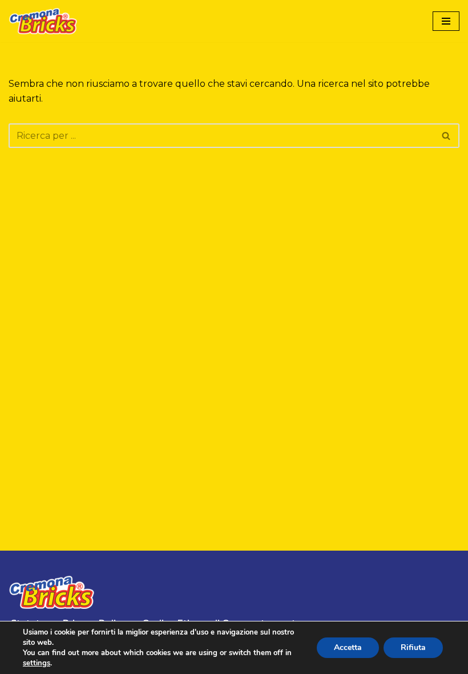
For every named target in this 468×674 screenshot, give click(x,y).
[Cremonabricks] (43, 21)
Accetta (348, 647)
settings (36, 663)
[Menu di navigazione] (446, 21)
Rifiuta (413, 647)
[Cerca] (446, 135)
